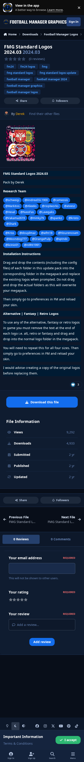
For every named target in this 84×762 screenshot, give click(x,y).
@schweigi (12, 200)
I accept (71, 740)
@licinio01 (12, 245)
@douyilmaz (27, 233)
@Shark (11, 224)
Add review (42, 642)
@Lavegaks (46, 212)
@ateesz (69, 206)
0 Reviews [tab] (21, 539)
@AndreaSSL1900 (36, 200)
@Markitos (12, 206)
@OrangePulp (41, 239)
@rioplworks (50, 206)
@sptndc (62, 239)
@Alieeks (31, 206)
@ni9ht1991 (32, 245)
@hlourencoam (68, 233)
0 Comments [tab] (61, 539)
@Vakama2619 (15, 218)
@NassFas (27, 212)
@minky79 (37, 218)
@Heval (10, 212)
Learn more (8, 8)
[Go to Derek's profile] (6, 113)
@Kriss (9, 233)
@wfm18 (46, 233)
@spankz (56, 218)
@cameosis (60, 200)
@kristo (74, 218)
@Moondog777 (16, 239)
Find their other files (44, 114)
